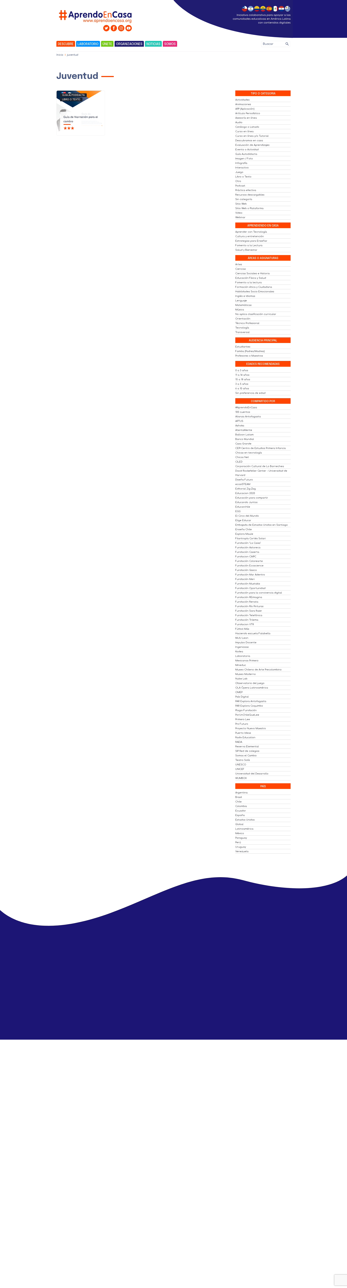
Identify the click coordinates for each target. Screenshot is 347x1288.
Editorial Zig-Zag (245, 489)
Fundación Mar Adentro (250, 574)
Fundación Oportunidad (250, 588)
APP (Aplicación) (244, 109)
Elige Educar (243, 520)
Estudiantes (242, 347)
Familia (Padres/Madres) (250, 351)
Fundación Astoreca (247, 547)
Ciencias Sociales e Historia (252, 273)
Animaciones (243, 104)
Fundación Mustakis (247, 583)
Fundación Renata (246, 602)
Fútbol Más (242, 629)
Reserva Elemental (247, 746)
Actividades (242, 100)
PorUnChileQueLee (247, 715)
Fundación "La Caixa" (248, 543)
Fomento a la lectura (248, 282)
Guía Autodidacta (73, 95)
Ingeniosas (242, 647)
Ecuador (240, 811)
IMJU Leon (241, 638)
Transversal (242, 332)
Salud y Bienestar (246, 250)
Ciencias (240, 269)
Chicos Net (242, 457)
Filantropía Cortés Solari (250, 538)
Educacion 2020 (245, 493)
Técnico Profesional (247, 323)
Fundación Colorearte (249, 561)
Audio (238, 122)
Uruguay (240, 847)
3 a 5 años (241, 384)
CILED (239, 462)
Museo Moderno (245, 674)
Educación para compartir (251, 498)
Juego (239, 172)
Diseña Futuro (244, 479)
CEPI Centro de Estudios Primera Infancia (260, 448)
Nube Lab (241, 678)
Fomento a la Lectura (248, 245)
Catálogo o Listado (247, 127)
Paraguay (241, 838)
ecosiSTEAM (242, 484)
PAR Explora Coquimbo (249, 706)
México (239, 833)
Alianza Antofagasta (248, 416)
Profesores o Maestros (249, 356)
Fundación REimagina (248, 597)
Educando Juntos (246, 502)
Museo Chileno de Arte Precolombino (258, 669)
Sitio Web (241, 204)
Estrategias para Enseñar (251, 241)
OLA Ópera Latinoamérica (251, 688)
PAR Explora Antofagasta (250, 701)
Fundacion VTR (244, 624)
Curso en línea (244, 131)
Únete (107, 44)
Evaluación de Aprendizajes (252, 145)
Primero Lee (242, 719)
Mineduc (240, 665)
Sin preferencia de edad (250, 393)
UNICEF (239, 769)
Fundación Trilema (246, 620)
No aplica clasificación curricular (255, 314)
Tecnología (242, 328)
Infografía (241, 163)
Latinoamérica (244, 829)
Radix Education (245, 737)
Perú (238, 842)
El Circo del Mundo (247, 516)
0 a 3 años (241, 370)
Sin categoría (243, 199)
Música (239, 309)
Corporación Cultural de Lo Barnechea (259, 466)
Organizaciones (129, 44)
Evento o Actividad (247, 149)
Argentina (241, 792)
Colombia (241, 806)
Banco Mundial (244, 439)
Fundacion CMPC (245, 556)
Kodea (239, 651)
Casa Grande (243, 443)
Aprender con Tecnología (251, 232)
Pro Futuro (241, 724)
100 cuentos (242, 412)
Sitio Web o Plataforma (249, 208)
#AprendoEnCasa (246, 407)
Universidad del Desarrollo (251, 773)
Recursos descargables (249, 195)
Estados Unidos (245, 820)
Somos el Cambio (246, 755)
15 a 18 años (242, 379)
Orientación (242, 318)
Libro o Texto (71, 99)
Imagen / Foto (244, 158)
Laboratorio (88, 44)
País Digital (242, 697)
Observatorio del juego (249, 683)
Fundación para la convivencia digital (258, 593)
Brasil (238, 797)
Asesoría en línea (246, 118)
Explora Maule (244, 534)
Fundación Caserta (247, 552)
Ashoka (239, 425)
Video (238, 213)
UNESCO (240, 764)
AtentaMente (243, 430)
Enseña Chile (243, 529)
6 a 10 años (242, 388)
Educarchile (242, 507)
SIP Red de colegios (247, 751)
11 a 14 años (242, 375)
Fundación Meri (245, 579)
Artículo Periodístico (247, 113)
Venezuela (242, 851)
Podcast (240, 186)
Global (239, 824)
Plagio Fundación (246, 710)
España (240, 815)
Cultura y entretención (249, 236)
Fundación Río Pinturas (249, 606)
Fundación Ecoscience (249, 565)
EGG (238, 511)
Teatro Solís (242, 760)
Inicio (59, 55)
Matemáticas (243, 305)
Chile (238, 801)
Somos (170, 44)
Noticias (153, 44)
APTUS (239, 421)
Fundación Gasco (246, 570)
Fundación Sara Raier (248, 611)
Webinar (240, 217)
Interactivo (242, 167)
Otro (238, 181)
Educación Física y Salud (250, 278)
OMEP (239, 692)
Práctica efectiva (245, 190)
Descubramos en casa (249, 140)
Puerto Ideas (243, 733)
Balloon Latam (244, 434)
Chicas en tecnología (248, 453)
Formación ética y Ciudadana (253, 287)
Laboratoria (242, 656)
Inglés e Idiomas (245, 296)
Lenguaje (241, 300)
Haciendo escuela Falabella (252, 633)
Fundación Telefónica (248, 615)
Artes (238, 264)
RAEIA (238, 742)
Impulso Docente (245, 642)
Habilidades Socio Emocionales (254, 291)
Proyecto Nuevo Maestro (250, 728)
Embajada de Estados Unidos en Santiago (261, 525)
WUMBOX (241, 778)
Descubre (66, 44)
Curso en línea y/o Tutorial (252, 136)
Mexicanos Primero (246, 660)
